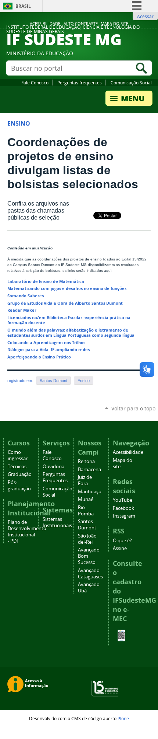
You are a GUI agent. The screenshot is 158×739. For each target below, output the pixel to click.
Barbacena (89, 469)
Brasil (23, 6)
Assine (120, 548)
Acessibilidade (45, 23)
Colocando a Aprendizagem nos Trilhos (46, 342)
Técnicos (17, 466)
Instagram (124, 516)
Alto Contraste (81, 23)
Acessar (145, 16)
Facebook (123, 508)
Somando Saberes (25, 295)
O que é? (122, 540)
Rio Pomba (86, 510)
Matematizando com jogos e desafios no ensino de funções (66, 288)
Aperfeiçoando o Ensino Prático (39, 357)
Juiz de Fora (85, 480)
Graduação (20, 474)
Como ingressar (18, 455)
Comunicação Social (131, 82)
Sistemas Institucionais (57, 522)
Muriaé (85, 499)
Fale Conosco (35, 82)
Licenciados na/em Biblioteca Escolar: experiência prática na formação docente (68, 320)
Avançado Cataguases (90, 573)
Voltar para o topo (133, 408)
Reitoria (86, 461)
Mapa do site (114, 23)
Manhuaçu (89, 491)
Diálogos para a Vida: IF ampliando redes (48, 349)
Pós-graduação (19, 485)
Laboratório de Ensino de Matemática (45, 281)
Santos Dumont (53, 380)
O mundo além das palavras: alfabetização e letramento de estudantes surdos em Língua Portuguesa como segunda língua (70, 332)
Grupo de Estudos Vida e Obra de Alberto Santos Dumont (65, 303)
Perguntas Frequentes (55, 477)
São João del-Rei (87, 539)
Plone (123, 718)
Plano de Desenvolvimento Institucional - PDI (27, 531)
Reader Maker (21, 310)
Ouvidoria (53, 466)
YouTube (122, 500)
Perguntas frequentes (79, 82)
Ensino (84, 380)
